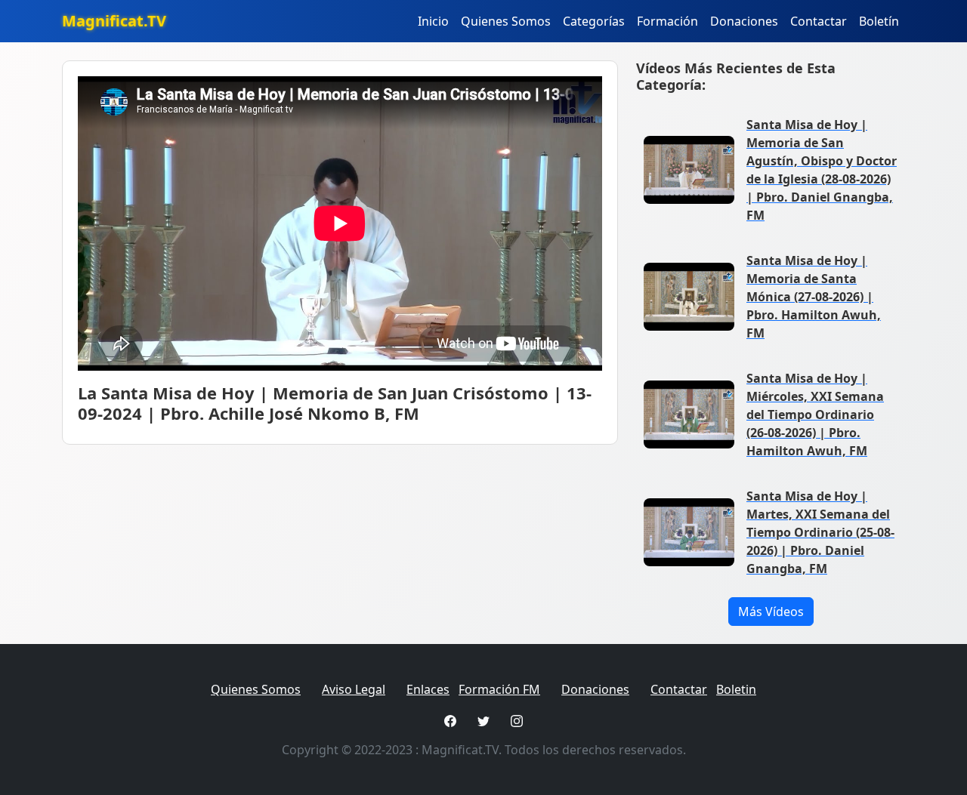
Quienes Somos (506, 21)
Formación (667, 21)
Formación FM (499, 689)
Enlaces (428, 689)
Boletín (879, 21)
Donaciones (744, 21)
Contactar (818, 21)
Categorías (594, 21)
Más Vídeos (771, 611)
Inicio (433, 21)
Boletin (736, 689)
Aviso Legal (353, 689)
